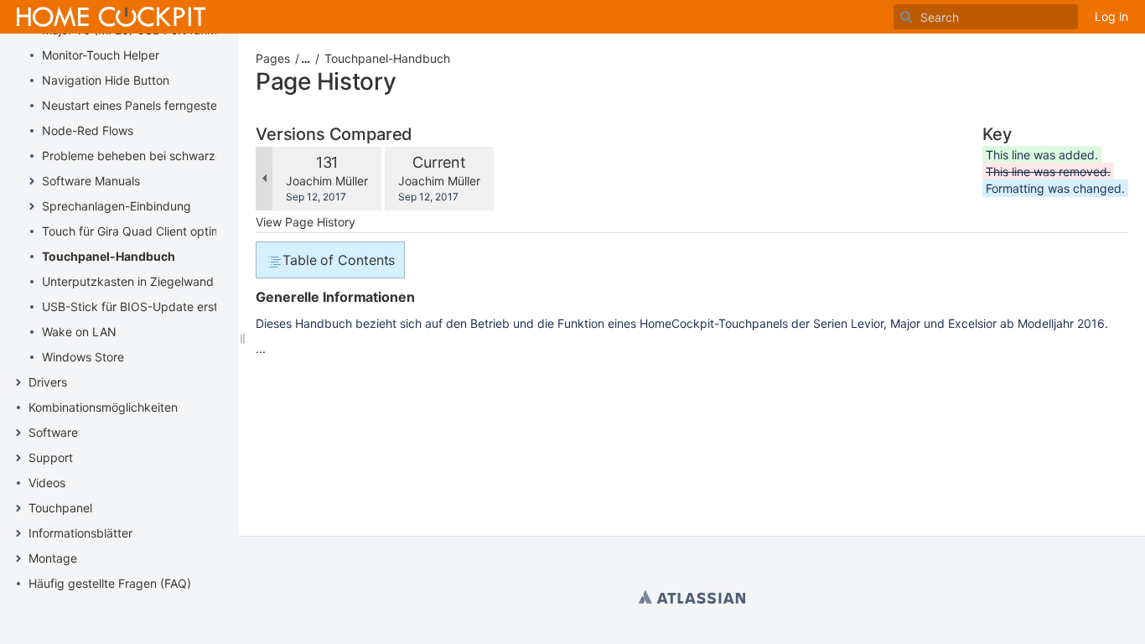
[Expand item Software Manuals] (32, 181)
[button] (300, 58)
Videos (46, 482)
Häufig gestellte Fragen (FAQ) (109, 583)
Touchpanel (60, 508)
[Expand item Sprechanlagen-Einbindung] (32, 206)
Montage (52, 558)
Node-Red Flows (87, 130)
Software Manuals (91, 181)
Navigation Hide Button (105, 80)
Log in (1111, 16)
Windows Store (83, 357)
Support (50, 457)
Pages (273, 58)
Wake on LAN (79, 332)
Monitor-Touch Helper (100, 55)
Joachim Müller (327, 181)
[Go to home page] (111, 17)
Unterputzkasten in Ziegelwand (128, 281)
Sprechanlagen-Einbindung (116, 206)
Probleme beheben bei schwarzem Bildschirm (167, 155)
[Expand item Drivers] (18, 382)
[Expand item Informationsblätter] (18, 533)
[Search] (906, 16)
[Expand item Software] (18, 432)
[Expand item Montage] (18, 558)
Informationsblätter (80, 533)
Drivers (47, 382)
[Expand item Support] (18, 458)
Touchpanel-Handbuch (108, 256)
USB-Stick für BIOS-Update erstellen (142, 306)
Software (53, 432)
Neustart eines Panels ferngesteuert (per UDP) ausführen (198, 105)
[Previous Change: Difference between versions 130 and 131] (264, 178)
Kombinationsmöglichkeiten (103, 407)
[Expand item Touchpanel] (18, 508)
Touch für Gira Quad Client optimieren (145, 231)
